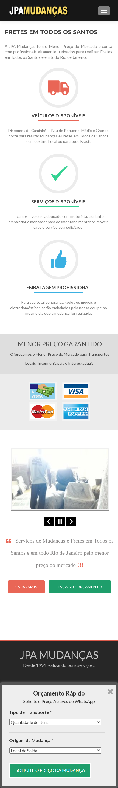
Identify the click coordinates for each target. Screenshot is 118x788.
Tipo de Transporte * (30, 712)
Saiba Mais (26, 586)
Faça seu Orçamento (80, 586)
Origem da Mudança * (31, 740)
